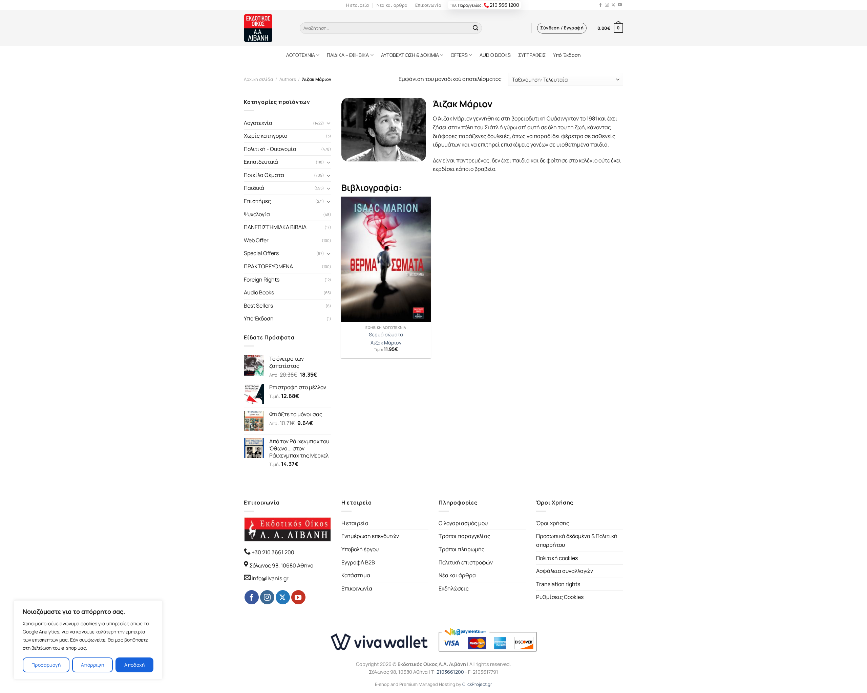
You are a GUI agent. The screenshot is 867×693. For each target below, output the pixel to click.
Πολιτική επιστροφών (466, 562)
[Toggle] (328, 123)
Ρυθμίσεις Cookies (560, 597)
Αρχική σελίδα (258, 79)
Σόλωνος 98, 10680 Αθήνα (281, 565)
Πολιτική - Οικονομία (270, 149)
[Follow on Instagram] (607, 5)
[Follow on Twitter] (613, 5)
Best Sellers (258, 305)
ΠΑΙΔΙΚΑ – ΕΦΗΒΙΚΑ (348, 55)
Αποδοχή (134, 665)
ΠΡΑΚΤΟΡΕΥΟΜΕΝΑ (268, 266)
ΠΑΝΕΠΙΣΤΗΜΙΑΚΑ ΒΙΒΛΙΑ (275, 227)
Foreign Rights (261, 279)
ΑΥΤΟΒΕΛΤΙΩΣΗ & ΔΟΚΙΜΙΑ (410, 55)
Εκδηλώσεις (454, 588)
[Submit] (475, 28)
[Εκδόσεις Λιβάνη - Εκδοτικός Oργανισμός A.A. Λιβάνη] (267, 28)
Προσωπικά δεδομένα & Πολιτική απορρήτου (576, 540)
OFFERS (459, 55)
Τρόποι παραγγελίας (464, 536)
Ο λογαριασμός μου (463, 523)
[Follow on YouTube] (620, 5)
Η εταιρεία (357, 5)
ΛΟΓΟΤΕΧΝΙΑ (300, 55)
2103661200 (450, 672)
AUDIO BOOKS (495, 55)
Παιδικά (254, 188)
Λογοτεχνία (258, 123)
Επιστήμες (257, 201)
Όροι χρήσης (552, 523)
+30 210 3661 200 (272, 552)
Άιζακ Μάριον (386, 343)
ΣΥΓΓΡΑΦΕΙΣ (532, 55)
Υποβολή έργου (360, 549)
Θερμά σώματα (386, 335)
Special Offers (261, 253)
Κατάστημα (355, 575)
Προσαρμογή (46, 665)
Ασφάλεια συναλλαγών (564, 571)
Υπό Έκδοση (567, 55)
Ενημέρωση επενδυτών (370, 536)
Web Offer (256, 240)
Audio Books (259, 292)
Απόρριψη (92, 665)
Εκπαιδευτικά (261, 161)
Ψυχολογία (257, 214)
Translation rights (558, 584)
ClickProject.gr (477, 684)
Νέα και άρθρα (392, 5)
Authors (287, 79)
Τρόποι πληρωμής (462, 549)
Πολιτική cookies (557, 558)
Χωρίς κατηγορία (266, 135)
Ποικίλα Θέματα (264, 175)
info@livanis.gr (270, 578)
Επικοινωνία (428, 5)
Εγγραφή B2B (358, 562)
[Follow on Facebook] (600, 5)
